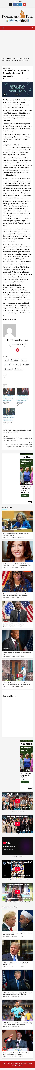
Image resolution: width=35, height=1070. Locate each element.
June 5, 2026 (14, 1056)
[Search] (32, 27)
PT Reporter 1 (7, 537)
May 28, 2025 (15, 626)
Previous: (17, 438)
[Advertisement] (17, 43)
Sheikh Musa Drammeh (10, 79)
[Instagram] (17, 4)
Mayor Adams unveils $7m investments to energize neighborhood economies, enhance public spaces (22, 399)
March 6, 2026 (15, 597)
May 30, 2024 (20, 79)
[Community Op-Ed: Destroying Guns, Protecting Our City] (17, 640)
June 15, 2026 (14, 936)
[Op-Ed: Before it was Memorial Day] (17, 611)
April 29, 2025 (15, 656)
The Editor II (7, 936)
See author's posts (17, 345)
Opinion (5, 929)
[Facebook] (14, 4)
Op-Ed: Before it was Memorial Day (13, 624)
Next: (19, 444)
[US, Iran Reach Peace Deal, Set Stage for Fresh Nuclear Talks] (17, 950)
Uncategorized (6, 68)
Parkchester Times (13, 432)
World (4, 959)
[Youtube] (24, 4)
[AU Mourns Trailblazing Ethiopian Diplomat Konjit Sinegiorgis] (17, 521)
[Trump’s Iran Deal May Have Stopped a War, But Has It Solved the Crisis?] (17, 920)
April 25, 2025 (15, 686)
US (4, 988)
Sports (4, 1018)
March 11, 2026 (15, 567)
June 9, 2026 (14, 996)
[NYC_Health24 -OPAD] (26, 479)
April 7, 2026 (14, 537)
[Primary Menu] (3, 28)
